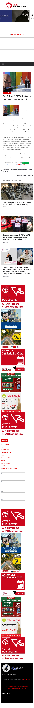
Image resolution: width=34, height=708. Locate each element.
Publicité (25, 686)
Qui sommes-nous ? (10, 686)
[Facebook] (8, 700)
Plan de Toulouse (5, 463)
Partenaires (11, 688)
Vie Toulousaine (7, 92)
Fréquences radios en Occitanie (9, 468)
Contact (19, 686)
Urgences (3, 447)
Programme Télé (5, 457)
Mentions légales (21, 688)
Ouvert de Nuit (5, 449)
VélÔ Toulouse (5, 466)
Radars (3, 460)
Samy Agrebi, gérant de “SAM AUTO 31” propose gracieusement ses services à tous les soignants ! (16, 237)
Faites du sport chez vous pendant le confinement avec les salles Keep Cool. (17, 205)
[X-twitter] (22, 700)
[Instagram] (12, 700)
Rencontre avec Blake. (24, 175)
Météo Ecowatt (5, 444)
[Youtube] (17, 700)
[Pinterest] (26, 700)
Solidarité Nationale (6, 452)
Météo (2, 455)
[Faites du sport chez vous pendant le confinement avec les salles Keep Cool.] (17, 184)
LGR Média (26, 679)
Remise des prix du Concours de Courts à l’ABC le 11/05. (17, 170)
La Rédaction (14, 103)
